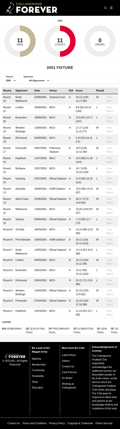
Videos (66, 360)
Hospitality (38, 376)
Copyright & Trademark (80, 423)
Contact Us (68, 366)
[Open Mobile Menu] (111, 8)
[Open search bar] (105, 7)
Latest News (69, 355)
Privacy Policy (57, 423)
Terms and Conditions (34, 423)
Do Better (67, 378)
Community (38, 370)
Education (37, 387)
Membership (39, 364)
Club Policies (69, 372)
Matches (36, 358)
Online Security (103, 423)
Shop (35, 381)
